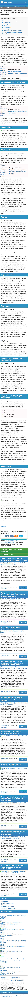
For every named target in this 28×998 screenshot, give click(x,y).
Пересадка (7, 29)
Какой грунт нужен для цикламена (13, 30)
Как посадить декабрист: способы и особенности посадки (17, 72)
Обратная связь (5, 979)
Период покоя (7, 27)
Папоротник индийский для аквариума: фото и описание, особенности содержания (12, 662)
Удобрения (7, 34)
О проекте (3, 977)
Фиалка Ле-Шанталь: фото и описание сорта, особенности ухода (14, 559)
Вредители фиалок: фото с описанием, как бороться (11, 732)
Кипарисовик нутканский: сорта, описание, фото (17, 112)
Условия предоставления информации (11, 995)
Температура (7, 24)
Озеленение (4, 588)
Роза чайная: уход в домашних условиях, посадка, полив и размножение (12, 867)
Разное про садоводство (8, 908)
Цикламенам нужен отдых (11, 21)
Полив (5, 25)
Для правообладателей (17, 980)
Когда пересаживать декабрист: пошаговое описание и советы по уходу (18, 171)
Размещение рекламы (17, 979)
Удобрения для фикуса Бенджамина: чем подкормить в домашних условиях (13, 594)
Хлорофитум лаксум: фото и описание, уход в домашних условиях (11, 698)
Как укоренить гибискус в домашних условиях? (10, 628)
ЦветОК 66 (8, 2)
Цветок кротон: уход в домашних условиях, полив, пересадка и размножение (13, 798)
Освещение (7, 22)
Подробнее (23, 588)
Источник (3, 526)
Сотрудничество (15, 977)
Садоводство (5, 905)
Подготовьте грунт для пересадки (13, 32)
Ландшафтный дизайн (7, 906)
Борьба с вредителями (7, 903)
